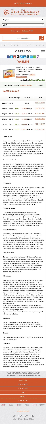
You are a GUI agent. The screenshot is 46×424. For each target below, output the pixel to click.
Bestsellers (23, 384)
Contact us (23, 400)
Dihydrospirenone (26, 85)
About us (23, 380)
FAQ (23, 392)
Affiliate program (23, 411)
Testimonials (23, 388)
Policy (23, 396)
